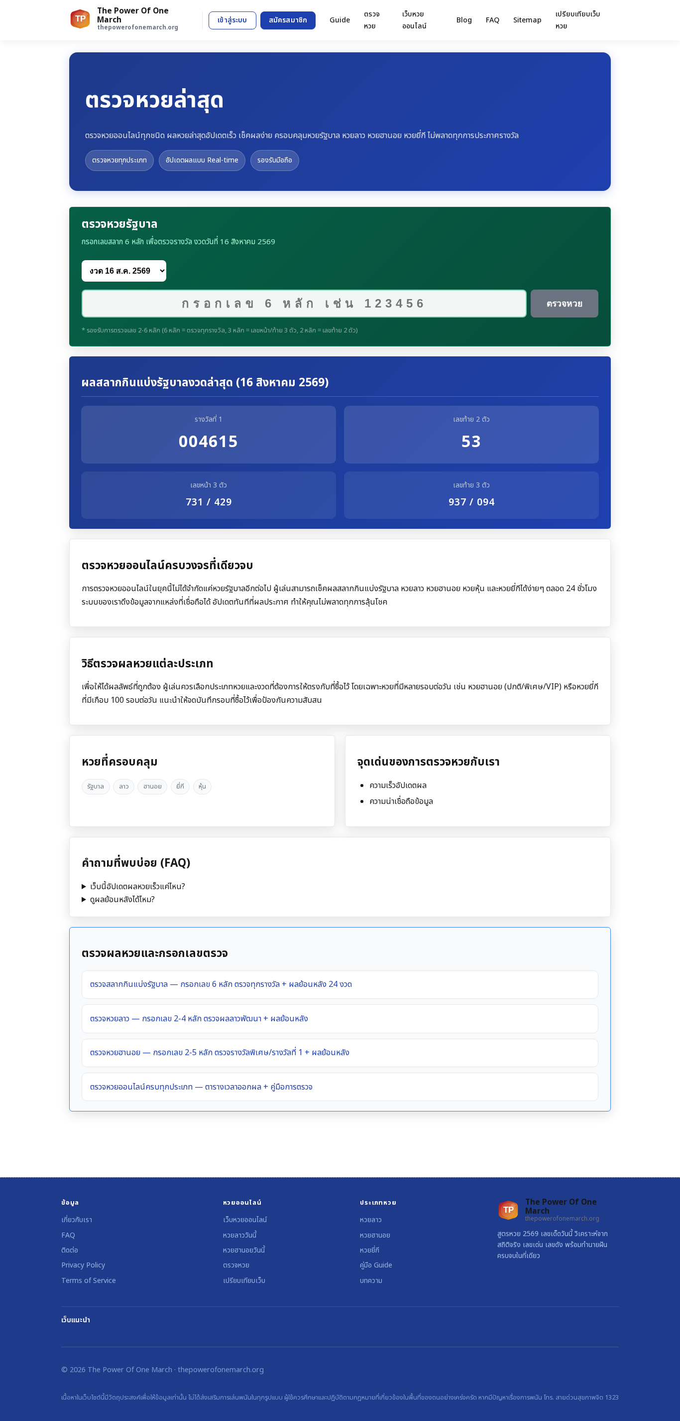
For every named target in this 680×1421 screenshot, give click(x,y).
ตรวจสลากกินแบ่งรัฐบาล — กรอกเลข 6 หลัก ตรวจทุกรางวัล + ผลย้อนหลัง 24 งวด (221, 984)
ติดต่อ (69, 1250)
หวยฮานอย (375, 1235)
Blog (464, 20)
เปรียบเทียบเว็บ (244, 1280)
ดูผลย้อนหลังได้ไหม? (122, 900)
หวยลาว (371, 1220)
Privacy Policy (83, 1265)
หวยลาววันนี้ (239, 1235)
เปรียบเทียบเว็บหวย (578, 20)
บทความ (371, 1280)
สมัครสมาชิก (288, 20)
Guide (340, 20)
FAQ (492, 20)
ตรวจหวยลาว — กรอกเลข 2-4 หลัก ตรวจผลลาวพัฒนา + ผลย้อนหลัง (199, 1019)
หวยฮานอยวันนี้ (244, 1250)
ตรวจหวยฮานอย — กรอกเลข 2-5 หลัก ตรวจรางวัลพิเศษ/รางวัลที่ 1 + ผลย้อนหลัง (219, 1053)
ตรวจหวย (372, 20)
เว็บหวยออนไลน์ (414, 20)
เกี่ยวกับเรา (76, 1220)
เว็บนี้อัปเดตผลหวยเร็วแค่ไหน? (137, 887)
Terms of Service (88, 1280)
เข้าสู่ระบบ (232, 20)
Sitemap (527, 20)
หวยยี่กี (369, 1250)
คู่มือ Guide (376, 1265)
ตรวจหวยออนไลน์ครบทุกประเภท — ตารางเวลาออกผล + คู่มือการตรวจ (201, 1087)
